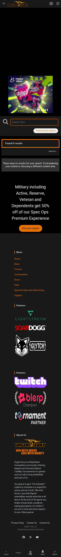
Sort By (52, 151)
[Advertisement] (30, 40)
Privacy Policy (17, 523)
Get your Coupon (30, 228)
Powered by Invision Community (30, 529)
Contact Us (32, 523)
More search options (46, 131)
